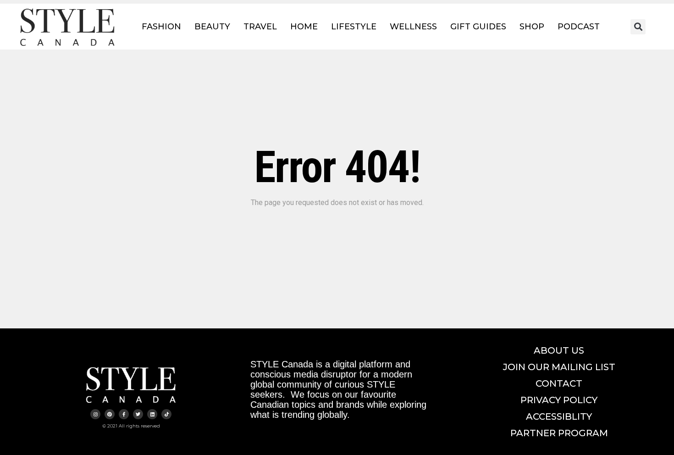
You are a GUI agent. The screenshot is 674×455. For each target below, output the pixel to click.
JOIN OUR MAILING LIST (559, 366)
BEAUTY (212, 27)
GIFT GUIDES (478, 27)
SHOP (531, 27)
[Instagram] (95, 414)
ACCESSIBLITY (559, 416)
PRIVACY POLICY (558, 399)
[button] (638, 26)
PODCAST (579, 27)
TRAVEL (260, 27)
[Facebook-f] (124, 414)
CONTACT (559, 383)
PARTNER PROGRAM (559, 432)
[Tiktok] (166, 414)
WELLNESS (413, 27)
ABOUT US (559, 350)
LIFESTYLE (353, 27)
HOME (304, 27)
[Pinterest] (110, 414)
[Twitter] (138, 414)
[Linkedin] (152, 414)
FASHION (161, 27)
